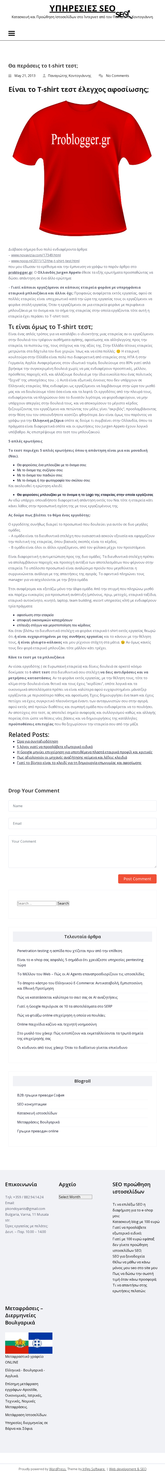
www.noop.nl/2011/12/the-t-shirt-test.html (45, 261)
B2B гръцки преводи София (40, 1095)
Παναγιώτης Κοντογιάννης (69, 75)
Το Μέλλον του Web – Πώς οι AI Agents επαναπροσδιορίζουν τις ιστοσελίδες (80, 974)
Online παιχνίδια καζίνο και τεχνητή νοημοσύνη (57, 1024)
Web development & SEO (128, 1469)
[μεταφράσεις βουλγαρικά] (28, 1342)
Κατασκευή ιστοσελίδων (37, 1113)
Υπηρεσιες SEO (83, 8)
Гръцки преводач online (37, 1131)
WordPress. (58, 1469)
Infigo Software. (93, 1469)
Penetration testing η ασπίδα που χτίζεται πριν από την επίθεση (69, 950)
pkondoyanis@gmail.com (25, 1208)
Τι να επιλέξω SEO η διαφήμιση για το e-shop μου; (133, 1210)
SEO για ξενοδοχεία (129, 1256)
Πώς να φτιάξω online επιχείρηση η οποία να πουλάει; (61, 1015)
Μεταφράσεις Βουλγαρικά (38, 1122)
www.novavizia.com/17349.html (36, 255)
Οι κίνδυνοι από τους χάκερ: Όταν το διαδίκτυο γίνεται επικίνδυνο (72, 1047)
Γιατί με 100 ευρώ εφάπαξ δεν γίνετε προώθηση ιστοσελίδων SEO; (133, 1245)
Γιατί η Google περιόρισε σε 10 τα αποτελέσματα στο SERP (64, 1006)
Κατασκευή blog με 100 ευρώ (136, 1221)
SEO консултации (31, 1104)
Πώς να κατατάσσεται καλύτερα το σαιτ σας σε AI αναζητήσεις (67, 997)
